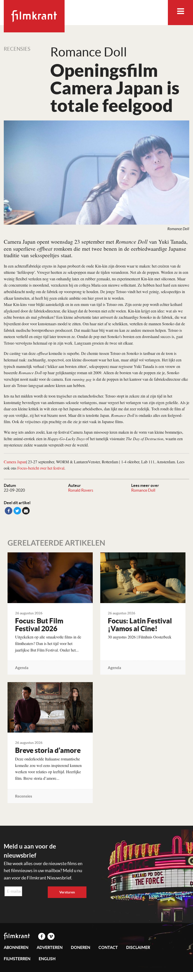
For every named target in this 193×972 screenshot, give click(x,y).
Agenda (21, 668)
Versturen (67, 892)
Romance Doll (143, 490)
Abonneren (16, 947)
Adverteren (50, 947)
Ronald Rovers (80, 490)
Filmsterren (17, 958)
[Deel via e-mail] (26, 510)
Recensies (17, 49)
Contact (108, 947)
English (47, 958)
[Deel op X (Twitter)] (17, 510)
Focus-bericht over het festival (40, 468)
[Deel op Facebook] (8, 510)
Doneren (80, 947)
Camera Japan (15, 461)
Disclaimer (138, 947)
